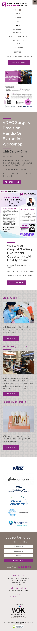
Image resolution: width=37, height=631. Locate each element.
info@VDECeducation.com (18, 597)
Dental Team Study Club (18, 36)
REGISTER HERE (16, 283)
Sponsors (19, 48)
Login (15, 10)
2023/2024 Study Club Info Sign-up (19, 56)
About (18, 13)
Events (19, 44)
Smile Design (18, 29)
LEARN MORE (11, 447)
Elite (18, 22)
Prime (18, 25)
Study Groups (18, 18)
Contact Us (18, 52)
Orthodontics (19, 33)
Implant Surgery (18, 40)
